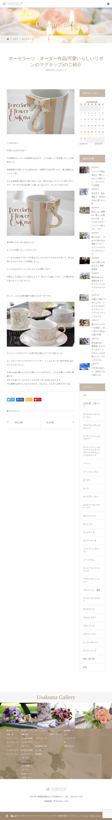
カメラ (86, 488)
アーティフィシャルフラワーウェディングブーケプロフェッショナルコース (91, 451)
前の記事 (19, 423)
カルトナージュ (89, 516)
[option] (18, 716)
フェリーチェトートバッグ (91, 569)
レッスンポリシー (90, 642)
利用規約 (38, 754)
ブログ (15, 39)
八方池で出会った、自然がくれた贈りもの (98, 371)
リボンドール (89, 626)
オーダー (87, 480)
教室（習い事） (89, 659)
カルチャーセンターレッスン (91, 506)
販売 (85, 667)
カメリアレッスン (90, 497)
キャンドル (88, 524)
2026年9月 (99, 144)
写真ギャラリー (55, 734)
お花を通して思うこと (91, 404)
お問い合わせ (69, 746)
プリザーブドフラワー (91, 599)
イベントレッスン (90, 472)
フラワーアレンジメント (91, 580)
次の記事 (50, 423)
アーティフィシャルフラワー (91, 437)
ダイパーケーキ (89, 541)
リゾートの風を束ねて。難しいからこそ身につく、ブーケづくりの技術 (98, 178)
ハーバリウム (89, 560)
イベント (87, 463)
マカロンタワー (89, 617)
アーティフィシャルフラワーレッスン (12, 742)
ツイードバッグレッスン (91, 550)
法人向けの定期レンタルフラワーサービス (27, 742)
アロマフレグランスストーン (91, 426)
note (84, 395)
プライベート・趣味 (91, 590)
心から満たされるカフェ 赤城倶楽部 (98, 265)
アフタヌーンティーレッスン (91, 415)
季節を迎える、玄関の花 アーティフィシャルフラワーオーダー (98, 284)
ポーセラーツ (27, 39)
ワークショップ (89, 651)
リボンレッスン (89, 634)
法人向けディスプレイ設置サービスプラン (27, 766)
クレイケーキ (89, 532)
